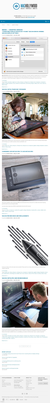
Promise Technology (6, 383)
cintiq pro (22, 82)
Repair (32, 83)
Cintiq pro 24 (27, 82)
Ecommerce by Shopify (33, 396)
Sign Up (45, 383)
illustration (11, 83)
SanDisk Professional (6, 384)
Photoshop (28, 83)
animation (10, 82)
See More (4, 386)
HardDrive (17, 337)
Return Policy (29, 380)
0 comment (4, 334)
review (38, 210)
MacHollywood (13, 273)
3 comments (4, 208)
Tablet (35, 83)
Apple (13, 82)
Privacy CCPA (29, 389)
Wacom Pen (31, 273)
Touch (41, 83)
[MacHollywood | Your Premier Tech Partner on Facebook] (22, 393)
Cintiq (18, 82)
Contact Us (28, 381)
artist (15, 335)
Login (27, 386)
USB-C (3, 211)
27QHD (5, 82)
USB (7, 338)
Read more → (5, 86)
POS (25, 396)
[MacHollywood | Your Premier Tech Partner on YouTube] (27, 393)
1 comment (4, 80)
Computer (38, 82)
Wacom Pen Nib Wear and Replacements (15, 216)
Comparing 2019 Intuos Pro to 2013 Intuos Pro (17, 151)
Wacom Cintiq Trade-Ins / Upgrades (14, 89)
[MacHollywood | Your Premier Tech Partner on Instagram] (24, 393)
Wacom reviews (37, 273)
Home (3, 24)
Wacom (44, 83)
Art (16, 82)
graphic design (5, 83)
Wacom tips (4, 84)
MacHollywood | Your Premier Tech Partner (14, 396)
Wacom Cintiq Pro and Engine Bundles (15, 278)
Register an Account (30, 387)
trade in (46, 145)
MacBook (17, 83)
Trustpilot (2, 401)
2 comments (4, 270)
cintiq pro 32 (32, 82)
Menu (4, 21)
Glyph (3, 381)
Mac (14, 83)
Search (27, 384)
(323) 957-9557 (31, 17)
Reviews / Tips (29, 383)
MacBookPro (23, 83)
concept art (42, 82)
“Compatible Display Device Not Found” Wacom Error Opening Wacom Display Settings (20, 353)
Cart (48, 21)
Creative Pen (17, 210)
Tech (38, 83)
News (8, 24)
